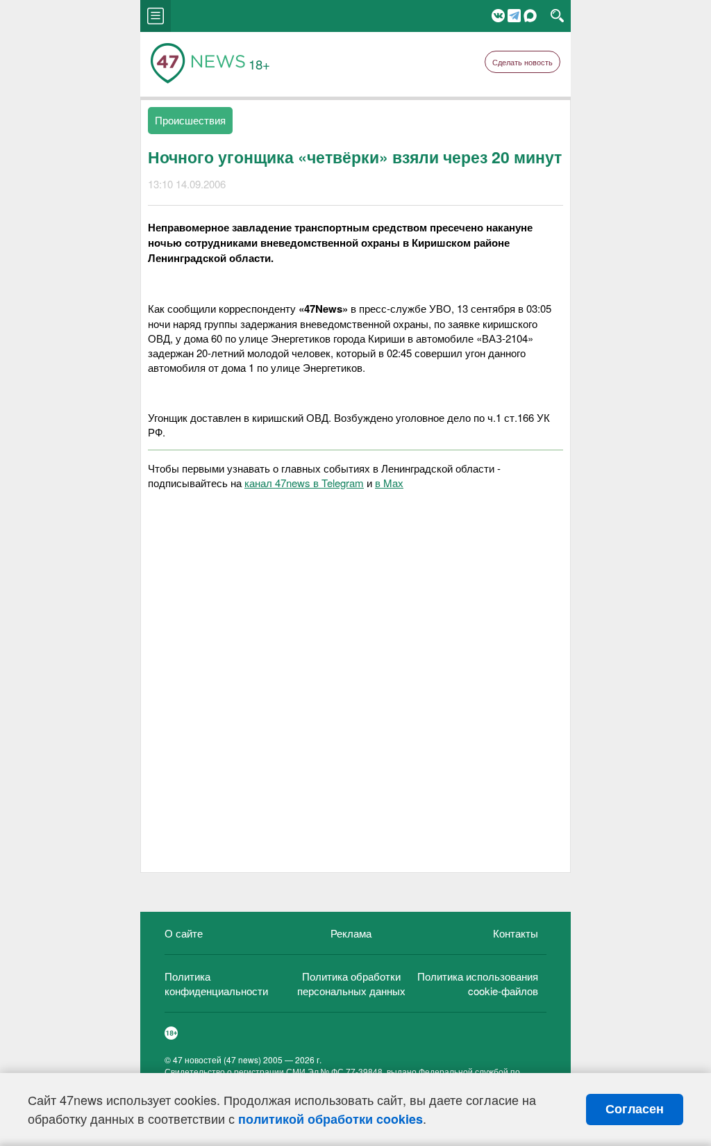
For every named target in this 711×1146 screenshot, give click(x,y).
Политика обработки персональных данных (351, 983)
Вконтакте (498, 15)
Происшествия (190, 120)
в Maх (389, 482)
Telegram (514, 15)
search (557, 16)
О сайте (184, 933)
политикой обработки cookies (330, 1119)
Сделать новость (522, 61)
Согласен (634, 1109)
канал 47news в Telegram (304, 482)
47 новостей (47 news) (217, 1059)
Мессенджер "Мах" (530, 15)
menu (155, 16)
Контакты (515, 933)
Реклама (351, 933)
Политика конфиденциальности (216, 983)
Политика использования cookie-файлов (477, 983)
